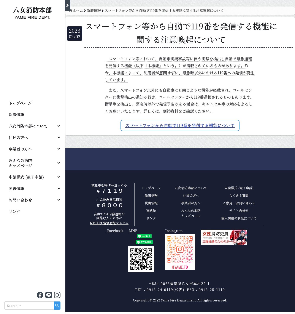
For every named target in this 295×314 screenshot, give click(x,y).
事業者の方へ (20, 149)
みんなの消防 (22, 162)
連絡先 (151, 210)
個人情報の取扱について (239, 218)
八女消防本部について (28, 126)
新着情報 (16, 114)
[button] (32, 125)
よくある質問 (239, 195)
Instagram (174, 231)
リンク (14, 211)
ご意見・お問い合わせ (239, 203)
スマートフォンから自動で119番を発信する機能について (180, 125)
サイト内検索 (239, 210)
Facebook (115, 231)
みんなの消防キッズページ (191, 213)
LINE (132, 231)
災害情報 (16, 188)
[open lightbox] (180, 252)
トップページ (20, 103)
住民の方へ (18, 137)
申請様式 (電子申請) (26, 177)
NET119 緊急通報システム (109, 223)
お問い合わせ (20, 200)
